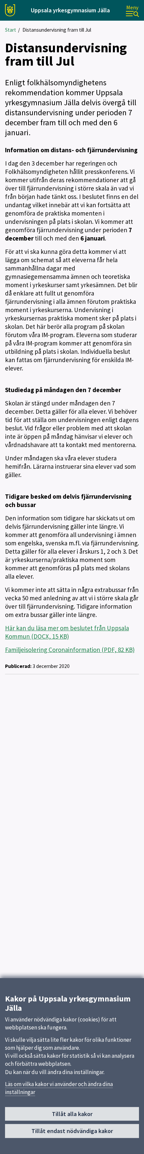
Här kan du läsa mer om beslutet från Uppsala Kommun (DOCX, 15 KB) (67, 632)
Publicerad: (18, 666)
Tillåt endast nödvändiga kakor (72, 1131)
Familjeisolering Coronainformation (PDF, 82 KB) (70, 650)
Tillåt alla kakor (72, 1114)
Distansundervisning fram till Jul (56, 30)
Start (10, 30)
